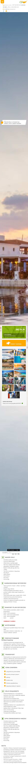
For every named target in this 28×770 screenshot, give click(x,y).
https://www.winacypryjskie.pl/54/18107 (12, 403)
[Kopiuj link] (22, 403)
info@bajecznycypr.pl (9, 9)
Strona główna (4, 552)
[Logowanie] (6, 11)
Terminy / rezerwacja (15, 344)
